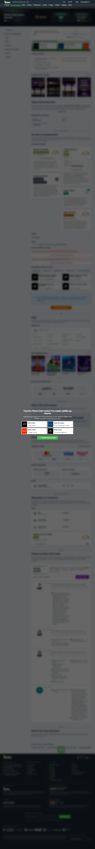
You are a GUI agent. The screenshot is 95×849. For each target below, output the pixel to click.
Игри (24, 5)
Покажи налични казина (48, 438)
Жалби (45, 5)
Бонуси (29, 5)
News (70, 5)
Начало (7, 5)
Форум (51, 5)
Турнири (64, 5)
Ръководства (37, 5)
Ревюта (57, 5)
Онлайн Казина (16, 5)
